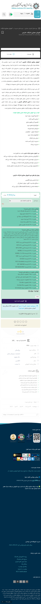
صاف (3, 204)
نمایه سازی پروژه (28, 214)
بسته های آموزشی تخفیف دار (15, 471)
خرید (16, 406)
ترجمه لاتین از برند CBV (26, 256)
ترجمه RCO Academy (25, 262)
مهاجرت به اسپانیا (22, 569)
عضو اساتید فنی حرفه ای (26, 277)
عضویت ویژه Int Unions (25, 288)
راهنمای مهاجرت (22, 567)
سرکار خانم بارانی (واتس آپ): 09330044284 (20, 545)
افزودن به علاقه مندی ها (2, 32)
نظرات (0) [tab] (9, 54)
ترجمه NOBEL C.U (27, 251)
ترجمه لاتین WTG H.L (26, 245)
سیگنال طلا (24, 564)
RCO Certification (21, 572)
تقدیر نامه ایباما (28, 222)
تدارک (21, 406)
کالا (10, 406)
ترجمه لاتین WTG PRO (26, 248)
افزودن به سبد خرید (19, 301)
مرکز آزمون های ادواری (21, 562)
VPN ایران (35, 480)
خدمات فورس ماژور (27, 225)
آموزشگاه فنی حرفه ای (26, 217)
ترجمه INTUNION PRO (25, 267)
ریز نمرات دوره (28, 219)
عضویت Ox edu (27, 282)
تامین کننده (27, 406)
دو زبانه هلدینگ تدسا (27, 211)
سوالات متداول (27, 471)
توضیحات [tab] (29, 54)
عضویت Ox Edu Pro (26, 285)
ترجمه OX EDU (28, 259)
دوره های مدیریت (18, 28)
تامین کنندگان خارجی (24, 102)
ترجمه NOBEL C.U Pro (25, 253)
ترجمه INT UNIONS (26, 264)
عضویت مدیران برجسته (26, 280)
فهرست (37, 16)
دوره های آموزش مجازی (31, 28)
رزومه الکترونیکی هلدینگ (20, 557)
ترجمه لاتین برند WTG (26, 242)
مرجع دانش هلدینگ (22, 559)
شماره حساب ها (36, 471)
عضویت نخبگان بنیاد (27, 274)
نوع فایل (36, 201)
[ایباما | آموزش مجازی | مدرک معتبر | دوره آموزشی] (20, 6)
